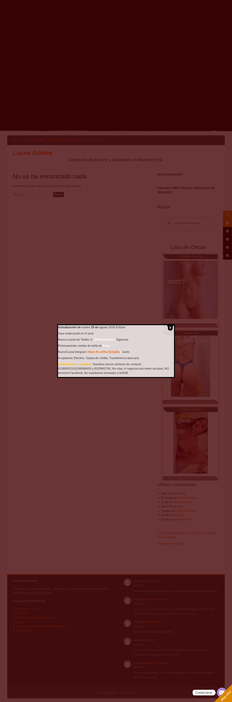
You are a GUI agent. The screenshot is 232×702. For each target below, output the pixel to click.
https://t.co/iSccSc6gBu (104, 351)
